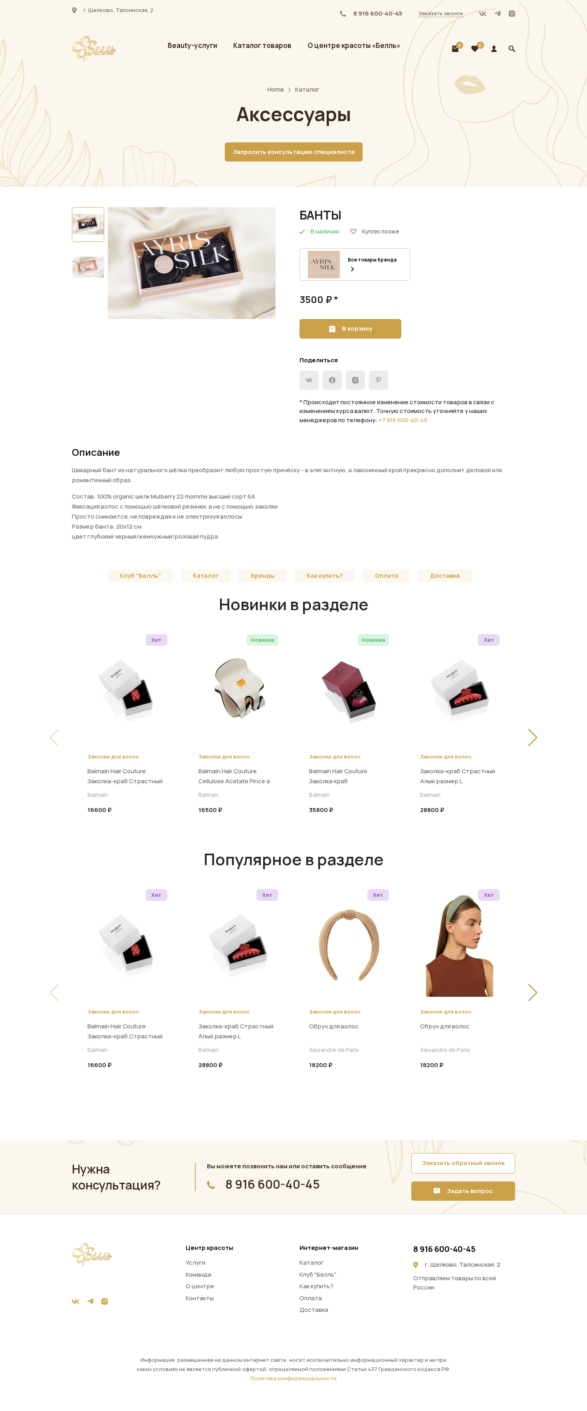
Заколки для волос (113, 756)
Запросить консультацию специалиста (294, 152)
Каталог (307, 89)
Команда (198, 1274)
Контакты (200, 1298)
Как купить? (325, 575)
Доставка (445, 575)
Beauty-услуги (192, 45)
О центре (200, 1286)
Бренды (263, 575)
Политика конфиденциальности (293, 1378)
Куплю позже (380, 231)
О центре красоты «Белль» (354, 45)
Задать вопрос (469, 1191)
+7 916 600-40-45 (403, 420)
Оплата (386, 575)
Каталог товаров (262, 45)
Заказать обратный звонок (463, 1163)
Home (276, 89)
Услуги (195, 1262)
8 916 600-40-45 (377, 13)
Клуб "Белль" (140, 575)
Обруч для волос (334, 1026)
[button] (533, 737)
